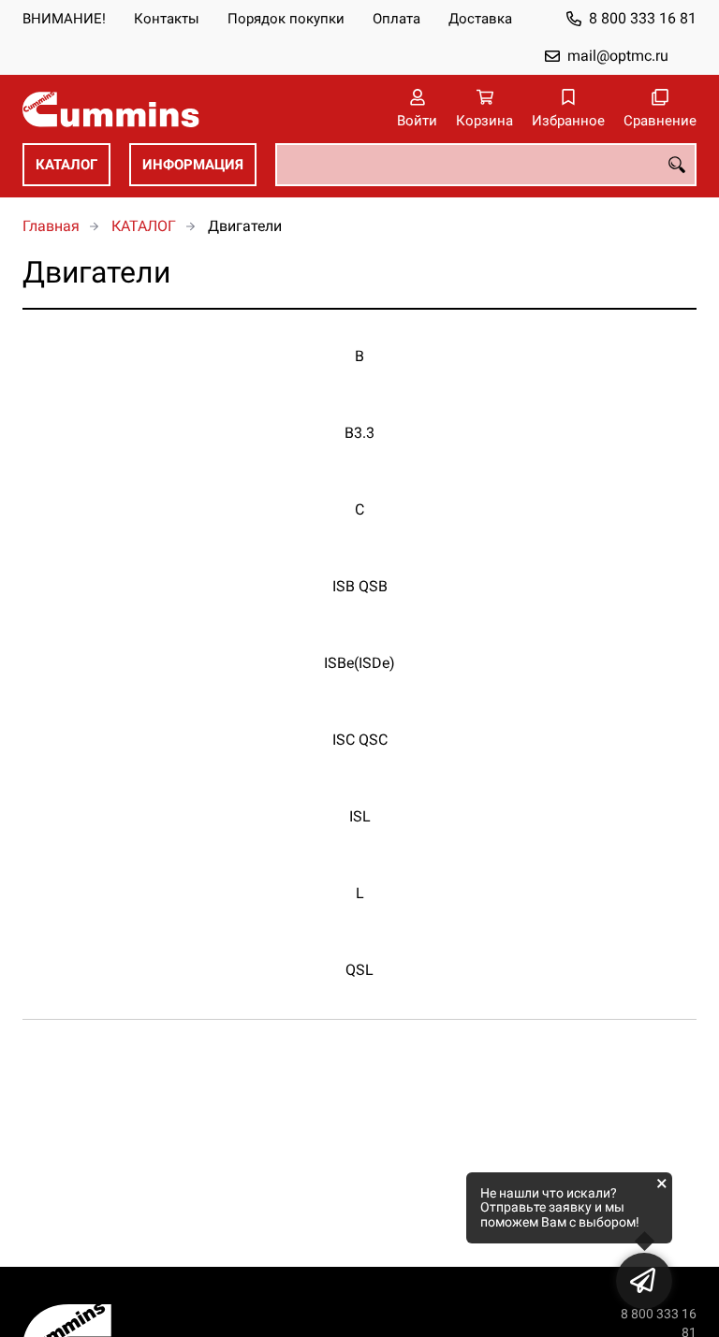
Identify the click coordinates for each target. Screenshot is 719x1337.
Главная (51, 226)
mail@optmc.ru (617, 56)
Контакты (166, 18)
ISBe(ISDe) (359, 663)
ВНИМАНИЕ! (64, 18)
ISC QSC (360, 739)
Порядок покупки (286, 18)
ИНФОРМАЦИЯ (192, 164)
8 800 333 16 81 (643, 18)
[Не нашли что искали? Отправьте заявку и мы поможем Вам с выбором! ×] (644, 1281)
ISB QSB (360, 586)
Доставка (480, 18)
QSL (359, 970)
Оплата (396, 18)
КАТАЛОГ (66, 164)
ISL (360, 816)
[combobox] (486, 164)
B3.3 (359, 433)
